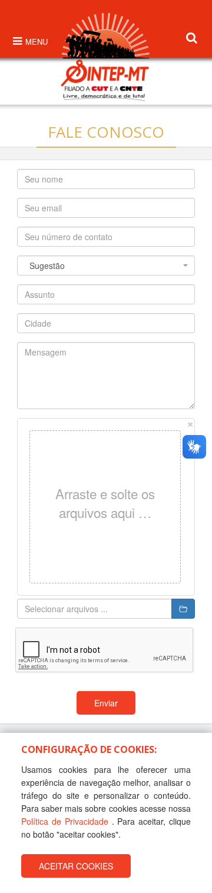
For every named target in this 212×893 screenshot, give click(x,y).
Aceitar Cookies (76, 866)
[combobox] (106, 265)
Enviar (106, 703)
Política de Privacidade (64, 821)
